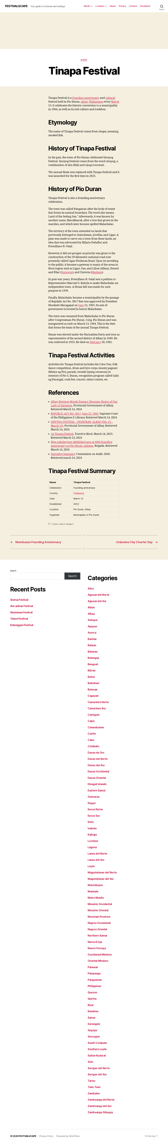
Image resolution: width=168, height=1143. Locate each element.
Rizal (90, 1005)
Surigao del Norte (99, 1068)
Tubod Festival (19, 618)
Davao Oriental (97, 777)
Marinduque (95, 885)
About (113, 6)
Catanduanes (96, 727)
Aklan (91, 607)
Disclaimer (145, 6)
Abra (91, 588)
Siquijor (93, 1030)
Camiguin (93, 714)
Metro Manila (96, 897)
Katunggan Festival (21, 625)
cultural (110, 98)
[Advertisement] (84, 30)
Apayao (92, 626)
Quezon (92, 992)
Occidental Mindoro (100, 954)
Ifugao (92, 803)
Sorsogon (66, 272)
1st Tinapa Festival (62, 434)
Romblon (93, 1011)
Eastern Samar (97, 790)
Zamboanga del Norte (101, 1099)
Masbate (97, 272)
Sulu (90, 1061)
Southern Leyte (97, 1049)
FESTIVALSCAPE (16, 6)
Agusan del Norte (98, 594)
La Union (93, 841)
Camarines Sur (97, 708)
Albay (84, 60)
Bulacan (92, 689)
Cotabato (93, 746)
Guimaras (94, 796)
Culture (55, 524)
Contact (133, 6)
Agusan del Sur (97, 601)
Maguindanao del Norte (102, 872)
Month (87, 6)
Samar (92, 1017)
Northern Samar (97, 935)
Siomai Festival (19, 599)
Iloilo (91, 822)
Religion (69, 524)
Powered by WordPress (68, 1136)
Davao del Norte (98, 758)
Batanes (93, 651)
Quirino (92, 998)
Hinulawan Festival (21, 612)
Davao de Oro (96, 752)
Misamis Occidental (100, 904)
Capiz (91, 721)
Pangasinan (95, 979)
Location (100, 6)
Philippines (96, 101)
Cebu (91, 740)
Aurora (92, 632)
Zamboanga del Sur (100, 1106)
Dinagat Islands (97, 784)
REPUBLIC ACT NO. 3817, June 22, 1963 (74, 413)
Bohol (91, 676)
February (95, 342)
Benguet (93, 664)
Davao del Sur (96, 765)
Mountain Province (99, 916)
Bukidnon (93, 683)
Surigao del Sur (97, 1074)
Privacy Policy (46, 1136)
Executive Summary (63, 454)
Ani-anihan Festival (21, 606)
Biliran (91, 670)
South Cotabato (97, 1042)
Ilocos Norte (95, 809)
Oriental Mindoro (98, 960)
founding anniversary (85, 98)
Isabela (92, 828)
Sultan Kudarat (97, 1055)
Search (13, 570)
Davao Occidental (98, 771)
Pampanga (94, 973)
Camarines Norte (98, 702)
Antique (93, 620)
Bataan (92, 645)
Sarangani (94, 1023)
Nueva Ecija (95, 941)
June (81, 305)
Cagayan (93, 695)
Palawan (93, 967)
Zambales (94, 1093)
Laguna (92, 847)
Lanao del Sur (96, 859)
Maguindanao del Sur (101, 878)
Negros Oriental (97, 929)
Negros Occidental (99, 922)
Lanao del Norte (97, 853)
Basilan (92, 639)
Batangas (93, 657)
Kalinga (92, 834)
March (115, 101)
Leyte (91, 866)
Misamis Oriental (98, 910)
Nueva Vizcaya (97, 948)
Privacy (122, 6)
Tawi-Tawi (94, 1087)
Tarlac (91, 1080)
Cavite (92, 733)
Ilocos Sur (94, 815)
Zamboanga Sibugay (100, 1112)
